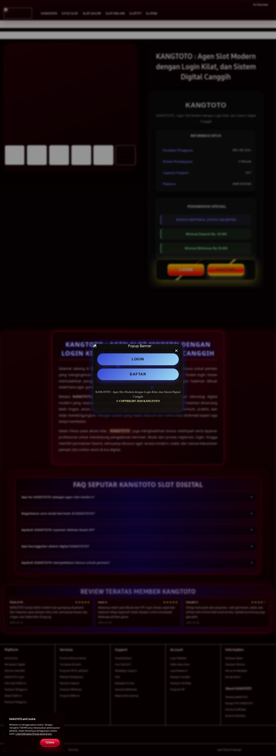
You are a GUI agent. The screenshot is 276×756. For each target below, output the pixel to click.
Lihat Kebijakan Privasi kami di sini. (34, 733)
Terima (49, 742)
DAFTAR (138, 374)
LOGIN (138, 359)
